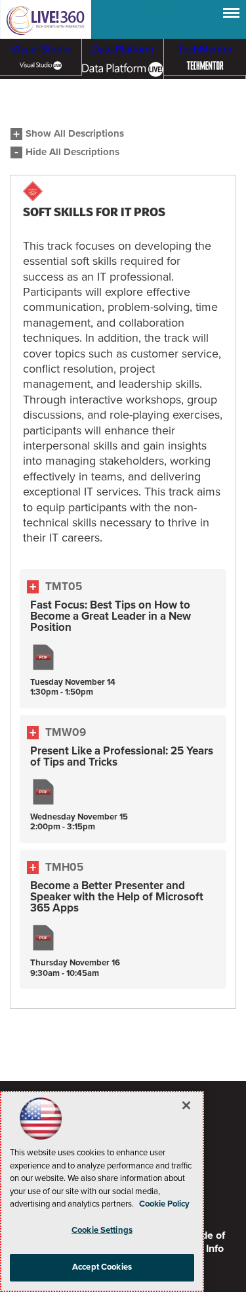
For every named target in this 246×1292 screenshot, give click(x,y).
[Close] (186, 1105)
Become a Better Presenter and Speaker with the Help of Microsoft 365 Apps (116, 897)
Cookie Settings (102, 1230)
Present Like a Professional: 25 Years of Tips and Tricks (121, 756)
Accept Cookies (102, 1267)
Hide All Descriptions (72, 152)
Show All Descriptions (75, 133)
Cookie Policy (164, 1204)
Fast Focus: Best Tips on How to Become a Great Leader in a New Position (110, 616)
